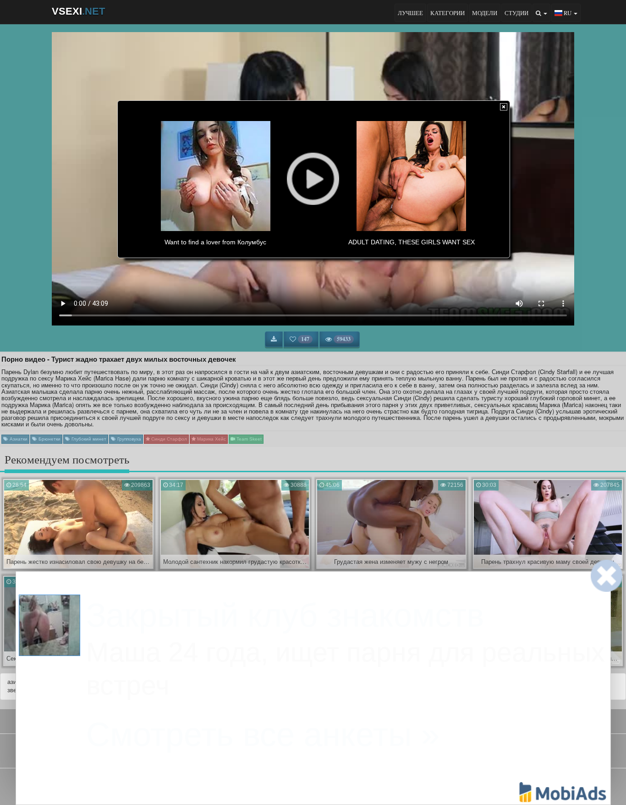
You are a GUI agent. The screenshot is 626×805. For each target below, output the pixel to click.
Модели (484, 13)
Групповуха (128, 438)
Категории (447, 13)
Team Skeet (248, 438)
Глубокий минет (88, 438)
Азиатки (17, 438)
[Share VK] (290, 784)
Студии (516, 13)
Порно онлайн (352, 753)
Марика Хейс (211, 438)
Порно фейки (272, 753)
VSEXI (78, 11)
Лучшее (410, 13)
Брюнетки (48, 438)
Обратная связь (338, 720)
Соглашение (289, 720)
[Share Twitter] (321, 784)
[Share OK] (305, 784)
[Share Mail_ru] (336, 784)
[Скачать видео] (274, 339)
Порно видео (311, 753)
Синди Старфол (168, 438)
